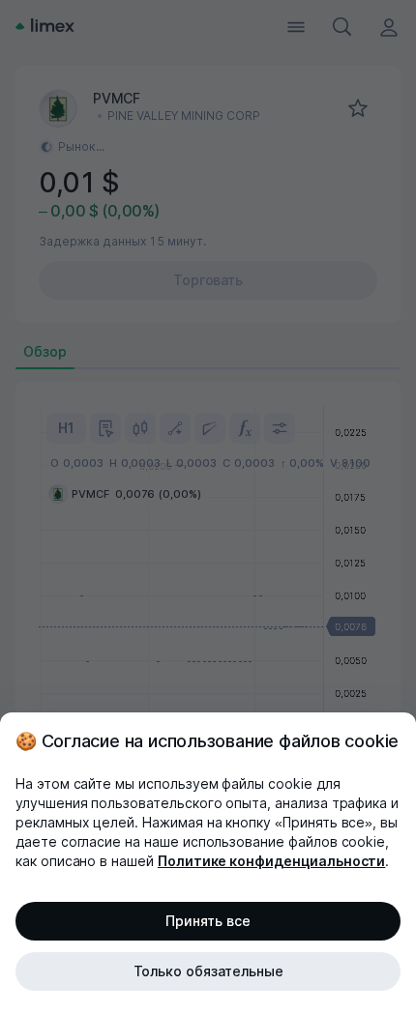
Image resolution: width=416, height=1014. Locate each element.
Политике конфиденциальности (272, 861)
